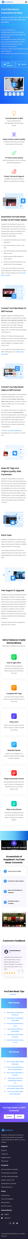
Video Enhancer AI (6, 1187)
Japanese (7, 1218)
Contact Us (4, 1154)
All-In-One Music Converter (9, 1169)
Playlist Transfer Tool (7, 1180)
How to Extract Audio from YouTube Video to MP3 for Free (15, 1081)
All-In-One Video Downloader (12, 430)
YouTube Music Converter (9, 1173)
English (6, 1214)
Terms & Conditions (7, 1199)
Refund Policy (5, 1202)
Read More (13, 994)
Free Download (9, 64)
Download (9, 1116)
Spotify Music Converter (8, 1183)
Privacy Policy (5, 1195)
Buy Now (19, 1116)
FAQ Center (4, 1161)
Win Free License (6, 1206)
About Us (4, 1150)
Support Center (6, 1157)
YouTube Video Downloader (9, 1176)
